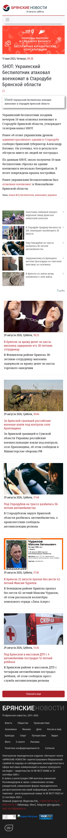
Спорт (23, 735)
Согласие (50, 748)
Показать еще (33, 693)
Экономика (11, 729)
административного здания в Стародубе (30, 139)
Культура (9, 735)
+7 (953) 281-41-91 (48, 800)
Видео (54, 735)
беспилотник (27, 195)
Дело (38, 729)
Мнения (26, 729)
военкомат (41, 195)
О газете (20, 741)
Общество (23, 722)
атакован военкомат (16, 184)
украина (52, 195)
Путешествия (39, 735)
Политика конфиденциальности (22, 748)
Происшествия (42, 722)
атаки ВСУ (14, 195)
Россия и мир (54, 729)
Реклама (34, 741)
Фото (7, 741)
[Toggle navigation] (7, 20)
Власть (8, 722)
